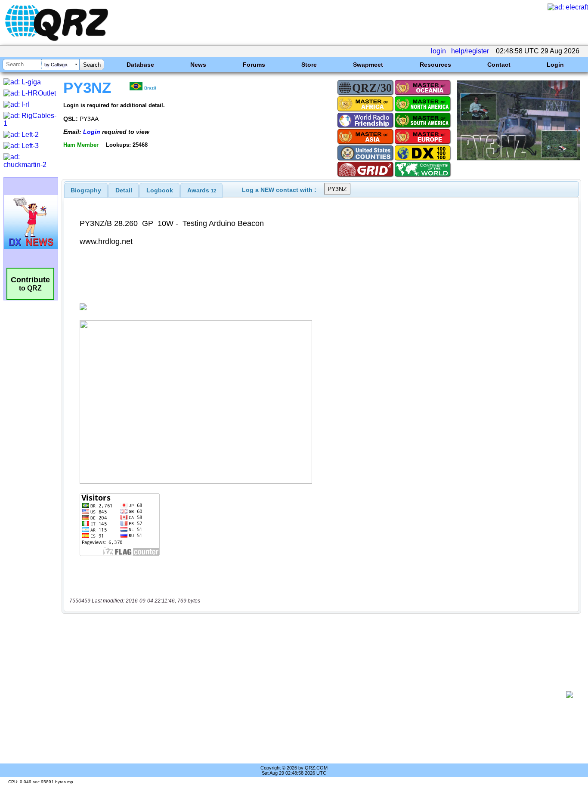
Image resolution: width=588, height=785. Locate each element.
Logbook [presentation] (159, 190)
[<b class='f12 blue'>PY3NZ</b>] (518, 158)
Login (555, 64)
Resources (435, 64)
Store (309, 64)
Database (140, 64)
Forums (254, 64)
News (198, 64)
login (438, 51)
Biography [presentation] (86, 190)
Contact (499, 64)
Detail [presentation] (123, 190)
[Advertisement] (316, 694)
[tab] (86, 190)
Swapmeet (368, 64)
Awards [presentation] (201, 190)
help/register (470, 51)
